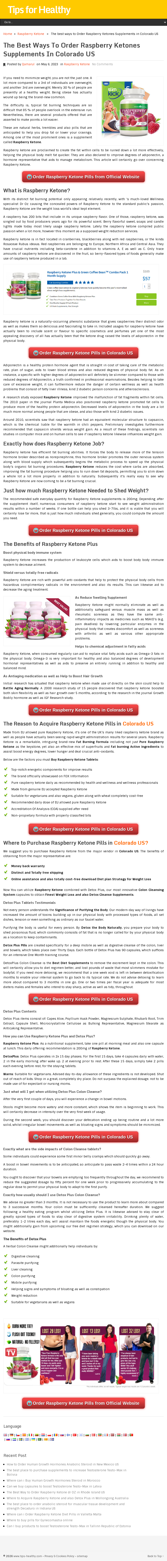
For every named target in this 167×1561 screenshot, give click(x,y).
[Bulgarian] (87, 1435)
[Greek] (27, 1439)
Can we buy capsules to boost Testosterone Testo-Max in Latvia (54, 1486)
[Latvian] (112, 1435)
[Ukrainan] (33, 1439)
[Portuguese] (131, 1435)
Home (7, 34)
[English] (5, 1435)
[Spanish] (24, 1435)
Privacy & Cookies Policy (59, 1556)
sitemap (82, 1556)
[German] (11, 1435)
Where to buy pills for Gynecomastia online (40, 1520)
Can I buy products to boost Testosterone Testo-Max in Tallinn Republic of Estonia (69, 1526)
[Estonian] (100, 1435)
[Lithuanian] (36, 1435)
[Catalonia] (46, 1439)
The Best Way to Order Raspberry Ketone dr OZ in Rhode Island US (56, 1492)
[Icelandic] (52, 1439)
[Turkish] (74, 1435)
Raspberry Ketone (30, 34)
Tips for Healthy (39, 9)
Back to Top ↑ (156, 1556)
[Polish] (49, 1435)
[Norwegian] (125, 1435)
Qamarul (28, 64)
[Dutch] (43, 1435)
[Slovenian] (14, 1439)
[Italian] (30, 1435)
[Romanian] (55, 1435)
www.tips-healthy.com (27, 1556)
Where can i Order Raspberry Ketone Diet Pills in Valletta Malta (54, 1514)
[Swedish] (20, 1439)
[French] (106, 1435)
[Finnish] (68, 1435)
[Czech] (18, 1435)
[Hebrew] (81, 1435)
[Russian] (8, 1439)
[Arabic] (39, 1439)
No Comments (102, 64)
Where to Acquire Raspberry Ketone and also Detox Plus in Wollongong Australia (68, 1498)
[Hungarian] (118, 1435)
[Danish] (93, 1435)
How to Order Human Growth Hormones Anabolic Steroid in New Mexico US (63, 1464)
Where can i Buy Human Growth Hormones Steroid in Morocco (53, 1480)
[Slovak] (62, 1435)
